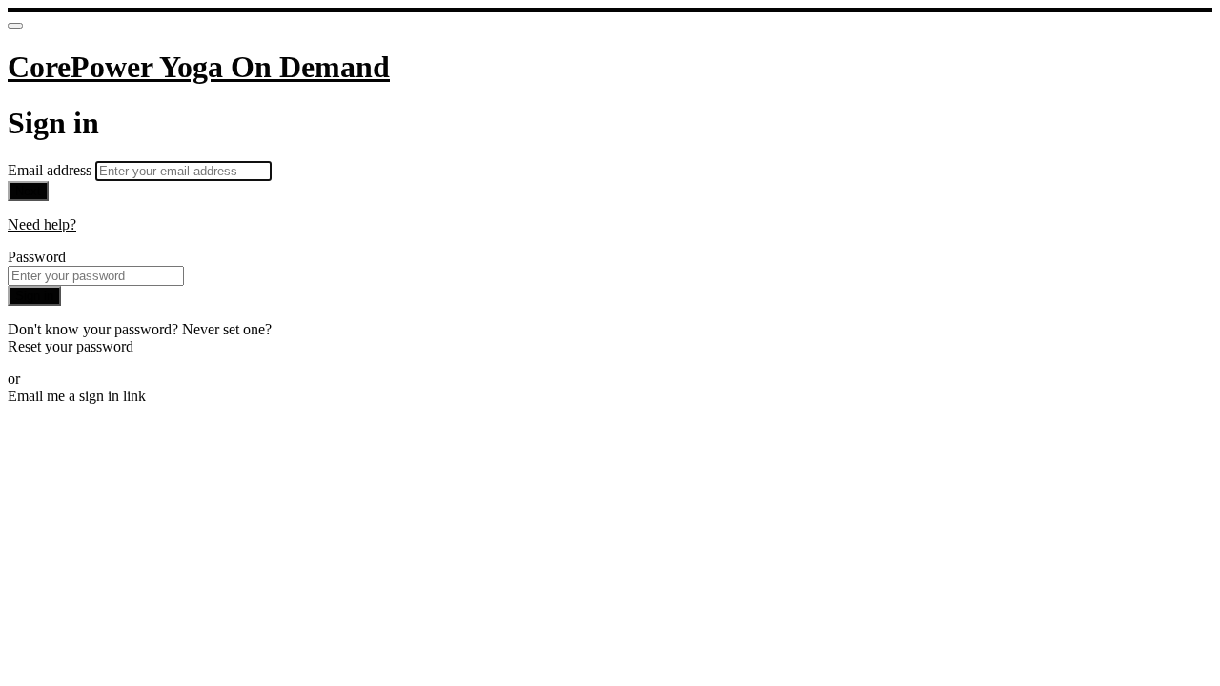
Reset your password (70, 346)
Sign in (34, 296)
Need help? (42, 224)
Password (37, 257)
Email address (51, 170)
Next (28, 191)
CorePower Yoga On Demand (199, 67)
